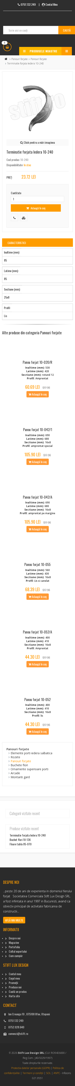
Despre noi (14, 938)
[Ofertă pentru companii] (23, 217)
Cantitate (16, 193)
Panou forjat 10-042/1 (37, 429)
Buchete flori (19, 765)
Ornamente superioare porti (29, 769)
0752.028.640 (16, 1027)
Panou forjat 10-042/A (37, 497)
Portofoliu (14, 947)
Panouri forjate (19, 59)
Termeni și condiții (32, 1073)
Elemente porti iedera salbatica (31, 753)
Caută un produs (18, 991)
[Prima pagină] (6, 59)
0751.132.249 (15, 1020)
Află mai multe (14, 920)
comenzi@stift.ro (18, 1033)
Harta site (14, 996)
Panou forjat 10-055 (37, 564)
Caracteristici (17, 242)
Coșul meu (14, 978)
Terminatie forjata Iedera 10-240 (28, 835)
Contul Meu (51, 4)
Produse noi (15, 987)
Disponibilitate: (14, 165)
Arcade (15, 773)
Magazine (14, 942)
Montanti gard (20, 777)
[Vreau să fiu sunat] (14, 217)
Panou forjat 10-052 (37, 699)
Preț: (9, 177)
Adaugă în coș (37, 208)
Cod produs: (13, 159)
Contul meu (15, 974)
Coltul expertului (18, 951)
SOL (48, 1073)
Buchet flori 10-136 (20, 839)
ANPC (57, 1073)
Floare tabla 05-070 (20, 844)
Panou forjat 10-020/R (37, 362)
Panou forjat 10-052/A (37, 632)
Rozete (15, 757)
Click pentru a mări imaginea (39, 142)
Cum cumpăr (16, 955)
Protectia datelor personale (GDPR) (30, 1068)
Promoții (13, 982)
